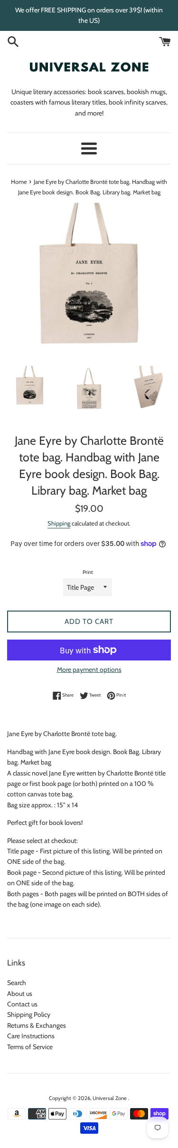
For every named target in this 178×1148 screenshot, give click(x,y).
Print (88, 572)
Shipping (58, 523)
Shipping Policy (28, 1014)
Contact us (22, 1004)
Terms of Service (30, 1047)
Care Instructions (31, 1036)
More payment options (89, 669)
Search (16, 982)
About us (19, 993)
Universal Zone (110, 1098)
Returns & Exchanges (36, 1025)
